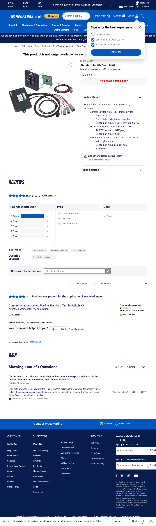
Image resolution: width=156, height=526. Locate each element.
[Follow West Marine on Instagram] (129, 477)
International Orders (16, 466)
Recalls (10, 477)
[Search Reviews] (108, 271)
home (16, 46)
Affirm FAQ (66, 469)
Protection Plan (67, 448)
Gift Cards (37, 466)
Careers (94, 448)
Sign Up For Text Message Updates (130, 459)
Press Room (96, 453)
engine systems (42, 46)
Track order (100, 16)
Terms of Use (120, 507)
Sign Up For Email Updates (127, 445)
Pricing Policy (13, 487)
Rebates (10, 482)
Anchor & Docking (61, 25)
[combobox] (76, 16)
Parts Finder (38, 477)
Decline (136, 521)
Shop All (13, 25)
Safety (78, 25)
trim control (83, 46)
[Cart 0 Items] (143, 16)
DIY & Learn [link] (11, 5)
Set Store (145, 7)
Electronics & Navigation (34, 25)
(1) (95, 75)
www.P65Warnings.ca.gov (99, 160)
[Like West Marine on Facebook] (117, 477)
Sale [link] (76, 30)
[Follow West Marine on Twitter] (123, 477)
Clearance (65, 474)
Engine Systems (61, 30)
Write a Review (49, 196)
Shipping (11, 461)
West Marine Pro (98, 459)
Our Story (95, 443)
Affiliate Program (68, 463)
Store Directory (97, 464)
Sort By (119, 367)
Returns (10, 471)
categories (27, 46)
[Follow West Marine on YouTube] (136, 476)
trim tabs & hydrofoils (64, 46)
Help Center (12, 451)
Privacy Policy (136, 505)
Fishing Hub (38, 492)
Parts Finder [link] (26, 5)
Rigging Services (40, 471)
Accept (119, 521)
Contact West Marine (47, 423)
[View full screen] (70, 64)
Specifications (91, 170)
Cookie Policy (95, 521)
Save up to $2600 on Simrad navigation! (77, 5)
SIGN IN (116, 52)
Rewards (117, 16)
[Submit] (86, 16)
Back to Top (35, 342)
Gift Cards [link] (39, 5)
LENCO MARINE (87, 61)
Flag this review (76, 329)
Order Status (12, 456)
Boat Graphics (67, 443)
